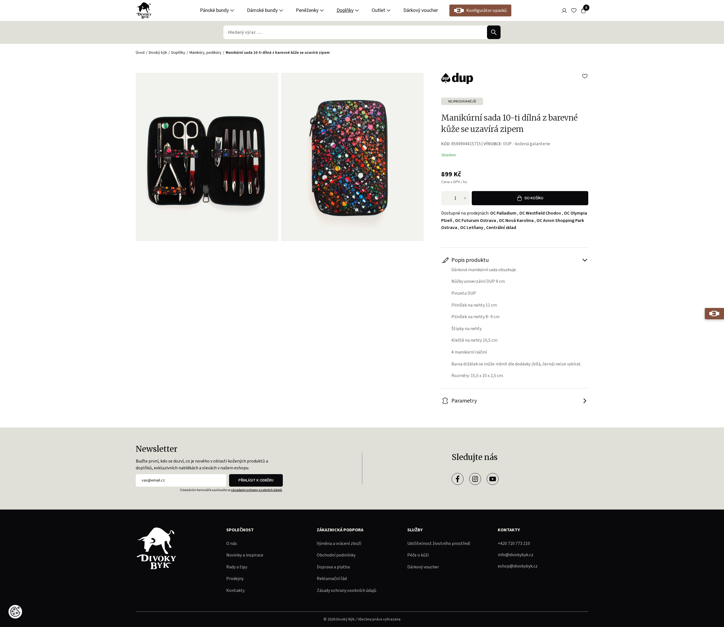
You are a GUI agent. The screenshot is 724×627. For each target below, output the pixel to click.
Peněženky (307, 10)
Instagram (475, 479)
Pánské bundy (214, 10)
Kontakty (235, 590)
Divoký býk (158, 52)
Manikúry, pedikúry (205, 52)
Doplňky (345, 10)
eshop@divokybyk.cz (518, 566)
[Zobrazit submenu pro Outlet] (388, 10)
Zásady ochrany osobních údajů (346, 590)
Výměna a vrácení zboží (339, 543)
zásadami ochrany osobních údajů (256, 490)
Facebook (458, 479)
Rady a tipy (236, 567)
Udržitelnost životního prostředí (438, 543)
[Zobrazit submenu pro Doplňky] (357, 10)
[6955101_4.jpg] (352, 157)
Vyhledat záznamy (494, 32)
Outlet (378, 10)
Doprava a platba (333, 567)
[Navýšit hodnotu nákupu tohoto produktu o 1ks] (465, 198)
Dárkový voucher (420, 10)
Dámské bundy (262, 10)
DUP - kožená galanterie (526, 144)
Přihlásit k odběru (255, 480)
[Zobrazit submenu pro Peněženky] (321, 10)
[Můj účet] (564, 10)
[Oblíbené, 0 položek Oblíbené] (574, 10)
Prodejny (235, 578)
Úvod (140, 52)
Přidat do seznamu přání (584, 76)
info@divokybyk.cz (515, 555)
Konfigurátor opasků (486, 10)
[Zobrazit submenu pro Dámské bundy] (281, 10)
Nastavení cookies (15, 612)
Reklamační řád (332, 578)
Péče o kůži (418, 555)
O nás (231, 543)
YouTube (493, 479)
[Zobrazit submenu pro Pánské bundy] (232, 10)
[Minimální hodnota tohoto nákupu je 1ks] (445, 198)
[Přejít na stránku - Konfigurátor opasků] (714, 313)
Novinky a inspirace (244, 555)
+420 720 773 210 (514, 543)
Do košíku (534, 198)
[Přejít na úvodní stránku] (144, 10)
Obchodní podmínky (336, 555)
